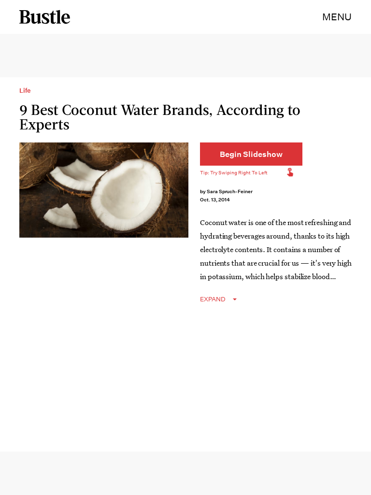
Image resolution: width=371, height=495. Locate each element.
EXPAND (213, 299)
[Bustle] (44, 17)
